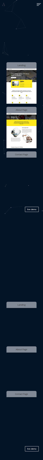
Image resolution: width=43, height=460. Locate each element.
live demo (31, 209)
